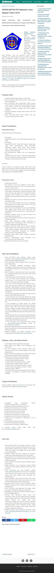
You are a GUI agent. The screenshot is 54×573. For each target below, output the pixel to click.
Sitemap (18, 566)
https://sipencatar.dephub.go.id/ (22, 258)
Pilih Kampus (37, 1)
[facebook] (6, 520)
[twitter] (14, 520)
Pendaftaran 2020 (27, 1)
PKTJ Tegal (5, 76)
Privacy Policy (24, 566)
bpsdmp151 (8, 513)
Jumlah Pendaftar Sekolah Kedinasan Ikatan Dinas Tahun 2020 (44, 10)
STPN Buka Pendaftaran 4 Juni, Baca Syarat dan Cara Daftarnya (44, 42)
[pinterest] (23, 520)
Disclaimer (30, 566)
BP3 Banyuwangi (15, 80)
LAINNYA (46, 1)
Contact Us (35, 566)
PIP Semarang (18, 76)
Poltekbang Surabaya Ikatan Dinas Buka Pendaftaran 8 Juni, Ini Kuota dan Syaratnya (45, 73)
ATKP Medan (5, 80)
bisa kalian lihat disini (22, 386)
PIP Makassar (25, 76)
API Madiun (32, 75)
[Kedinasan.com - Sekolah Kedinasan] (8, 1)
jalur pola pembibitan (29, 38)
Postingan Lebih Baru (7, 554)
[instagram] (31, 560)
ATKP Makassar (31, 78)
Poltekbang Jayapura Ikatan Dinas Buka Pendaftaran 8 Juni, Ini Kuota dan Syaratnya (45, 47)
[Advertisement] (18, 537)
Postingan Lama (31, 554)
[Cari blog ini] (51, 1)
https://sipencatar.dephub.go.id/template (17, 323)
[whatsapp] (31, 520)
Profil (18, 1)
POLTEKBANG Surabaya (20, 78)
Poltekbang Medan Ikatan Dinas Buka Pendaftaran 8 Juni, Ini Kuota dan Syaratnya (45, 60)
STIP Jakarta (11, 76)
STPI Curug (10, 78)
